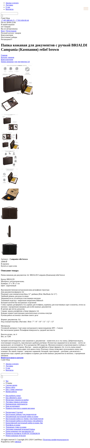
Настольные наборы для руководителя (21, 414)
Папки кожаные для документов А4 (15, 62)
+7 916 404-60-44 (22, 20)
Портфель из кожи (13, 425)
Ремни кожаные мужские (16, 436)
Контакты (9, 9)
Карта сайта (10, 387)
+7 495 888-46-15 (7, 20)
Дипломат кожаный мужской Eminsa (20, 429)
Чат (7, 381)
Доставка (9, 5)
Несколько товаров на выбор (17, 400)
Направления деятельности (16, 404)
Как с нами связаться (14, 389)
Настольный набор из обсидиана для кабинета (24, 421)
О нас (8, 7)
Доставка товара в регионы (17, 402)
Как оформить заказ (13, 398)
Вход (3, 31)
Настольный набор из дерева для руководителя (24, 419)
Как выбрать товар (13, 396)
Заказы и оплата (12, 3)
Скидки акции (11, 385)
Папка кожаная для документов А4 (20, 431)
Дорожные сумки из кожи (16, 427)
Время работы (11, 392)
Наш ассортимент (13, 406)
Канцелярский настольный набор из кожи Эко (24, 423)
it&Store (18, 442)
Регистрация (11, 31)
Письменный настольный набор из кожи (22, 417)
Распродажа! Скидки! (14, 412)
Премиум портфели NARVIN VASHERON (23, 433)
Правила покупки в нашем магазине (20, 408)
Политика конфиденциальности (56, 440)
